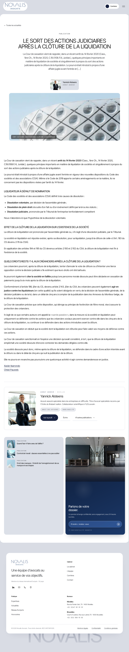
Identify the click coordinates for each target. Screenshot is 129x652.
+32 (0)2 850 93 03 (75, 618)
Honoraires (15, 614)
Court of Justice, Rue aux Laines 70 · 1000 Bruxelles (85, 615)
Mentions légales (82, 628)
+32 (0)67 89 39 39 (75, 607)
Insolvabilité (68, 409)
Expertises (15, 601)
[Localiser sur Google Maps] (31, 587)
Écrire (65, 417)
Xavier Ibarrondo (12, 366)
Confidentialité (96, 628)
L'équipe (70, 571)
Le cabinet (71, 567)
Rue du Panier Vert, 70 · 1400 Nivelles (80, 604)
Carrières (113, 6)
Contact (70, 580)
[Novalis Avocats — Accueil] (15, 6)
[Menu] (123, 6)
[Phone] (25, 587)
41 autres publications (84, 417)
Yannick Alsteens (51, 396)
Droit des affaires (50, 409)
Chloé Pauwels (11, 369)
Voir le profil (49, 418)
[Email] (19, 587)
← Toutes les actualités (12, 25)
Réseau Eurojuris (17, 610)
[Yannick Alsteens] (22, 408)
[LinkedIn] (13, 587)
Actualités (15, 605)
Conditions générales (111, 628)
